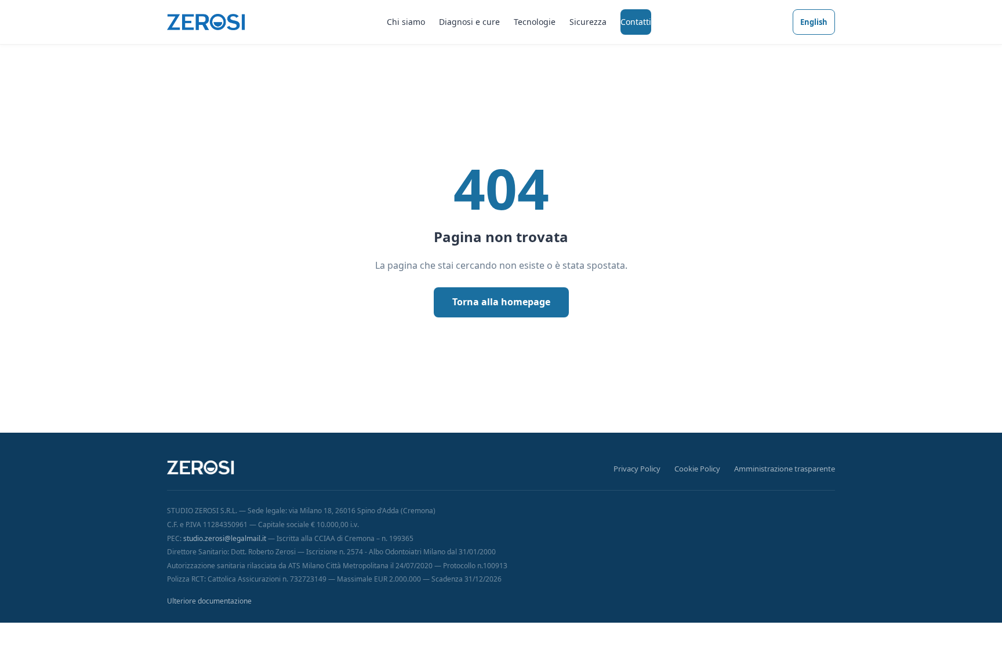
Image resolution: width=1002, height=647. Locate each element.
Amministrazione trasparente (784, 468)
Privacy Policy (636, 468)
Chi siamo (406, 21)
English (813, 22)
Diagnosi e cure (469, 21)
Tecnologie (535, 21)
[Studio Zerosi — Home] (206, 22)
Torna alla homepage (501, 301)
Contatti (635, 21)
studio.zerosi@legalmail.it (224, 538)
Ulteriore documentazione (209, 601)
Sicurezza (588, 21)
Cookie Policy (697, 468)
